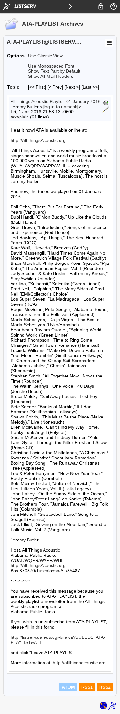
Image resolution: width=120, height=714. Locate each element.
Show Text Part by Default (54, 71)
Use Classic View (45, 55)
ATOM (68, 687)
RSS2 (105, 687)
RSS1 (87, 687)
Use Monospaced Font (51, 66)
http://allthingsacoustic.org (79, 662)
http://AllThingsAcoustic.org (38, 140)
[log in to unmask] (60, 106)
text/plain (20, 116)
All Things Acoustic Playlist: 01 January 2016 (55, 101)
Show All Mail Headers (50, 76)
